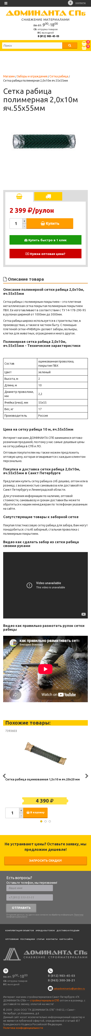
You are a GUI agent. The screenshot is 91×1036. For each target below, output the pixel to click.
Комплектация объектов (19, 931)
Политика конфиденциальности (23, 1028)
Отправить (21, 907)
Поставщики (27, 939)
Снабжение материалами (45, 19)
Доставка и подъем (68, 931)
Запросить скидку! (45, 860)
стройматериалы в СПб (44, 1000)
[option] (43, 139)
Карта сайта (66, 939)
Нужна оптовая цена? (47, 254)
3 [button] (50, 821)
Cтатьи (40, 939)
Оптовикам (12, 939)
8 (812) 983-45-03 (48, 36)
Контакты (81, 3)
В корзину (37, 812)
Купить (52, 223)
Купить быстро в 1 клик (47, 240)
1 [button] (41, 821)
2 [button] (45, 821)
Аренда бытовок (45, 931)
